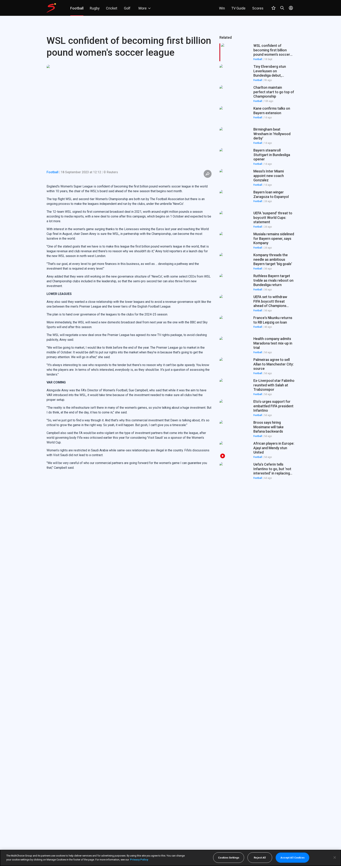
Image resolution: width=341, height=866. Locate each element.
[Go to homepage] (51, 8)
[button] (256, 73)
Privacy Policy (139, 859)
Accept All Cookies (292, 857)
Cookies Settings (228, 857)
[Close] (334, 857)
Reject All (260, 857)
